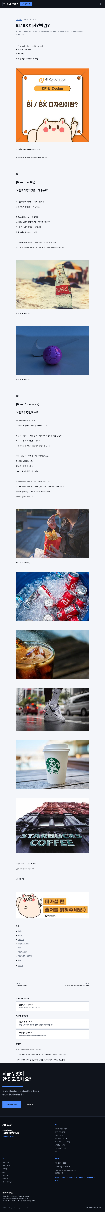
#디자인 (21, 931)
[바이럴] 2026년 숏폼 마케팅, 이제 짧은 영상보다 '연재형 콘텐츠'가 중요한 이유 (41, 1055)
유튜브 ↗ (72, 1177)
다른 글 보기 (30, 1104)
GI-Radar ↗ (91, 1177)
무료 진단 (26, 4)
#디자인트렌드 (23, 944)
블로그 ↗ (65, 1177)
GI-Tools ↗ (59, 1181)
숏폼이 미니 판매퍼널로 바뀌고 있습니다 (28, 1049)
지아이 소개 (5, 1162)
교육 (56, 1151)
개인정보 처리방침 (91, 1208)
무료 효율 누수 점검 (61, 1148)
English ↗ (58, 1177)
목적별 (4, 1169)
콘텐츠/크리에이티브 (61, 1138)
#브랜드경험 (22, 952)
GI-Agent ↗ (80, 1177)
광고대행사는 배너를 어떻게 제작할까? (77, 984)
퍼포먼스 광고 (59, 1135)
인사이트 (5, 1175)
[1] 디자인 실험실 (21, 984)
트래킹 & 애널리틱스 (61, 1129)
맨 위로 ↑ (100, 1208)
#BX (19, 948)
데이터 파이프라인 (60, 1132)
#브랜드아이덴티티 (25, 956)
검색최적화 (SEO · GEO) (62, 1142)
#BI (19, 960)
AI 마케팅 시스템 (60, 1145)
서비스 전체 (6, 1166)
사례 (3, 1172)
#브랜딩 (21, 939)
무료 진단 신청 (12, 1104)
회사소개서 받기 (7, 1182)
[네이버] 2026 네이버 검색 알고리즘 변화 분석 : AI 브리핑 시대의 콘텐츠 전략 (40, 1060)
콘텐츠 (20, 965)
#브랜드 (21, 935)
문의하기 (5, 1179)
